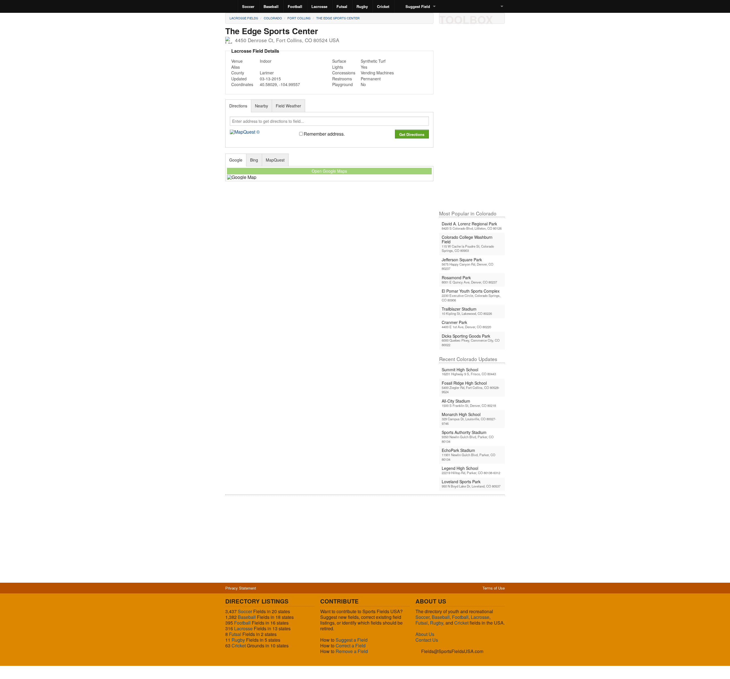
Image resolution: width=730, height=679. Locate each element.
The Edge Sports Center (338, 18)
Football (295, 6)
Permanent (371, 79)
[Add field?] (475, 18)
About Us (424, 634)
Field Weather (288, 106)
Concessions (343, 73)
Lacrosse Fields (244, 18)
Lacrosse (319, 6)
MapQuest (275, 160)
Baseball (271, 6)
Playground (342, 84)
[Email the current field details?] (455, 18)
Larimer (267, 73)
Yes (364, 67)
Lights (337, 67)
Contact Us (426, 640)
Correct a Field (351, 645)
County (237, 73)
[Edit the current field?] (465, 18)
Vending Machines (377, 73)
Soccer (248, 6)
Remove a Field (352, 651)
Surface (339, 61)
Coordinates (242, 84)
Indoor (265, 61)
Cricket (383, 6)
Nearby (261, 106)
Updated (239, 79)
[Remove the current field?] (484, 18)
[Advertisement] (472, 119)
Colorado (273, 18)
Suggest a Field (352, 640)
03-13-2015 (270, 79)
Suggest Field (417, 6)
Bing (254, 160)
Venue (237, 61)
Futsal (341, 6)
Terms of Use (493, 588)
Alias (235, 67)
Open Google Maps (329, 171)
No (363, 84)
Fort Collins (299, 18)
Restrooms (342, 79)
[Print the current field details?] (445, 18)
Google (235, 160)
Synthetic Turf (373, 61)
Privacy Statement (240, 588)
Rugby (362, 6)
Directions (238, 106)
